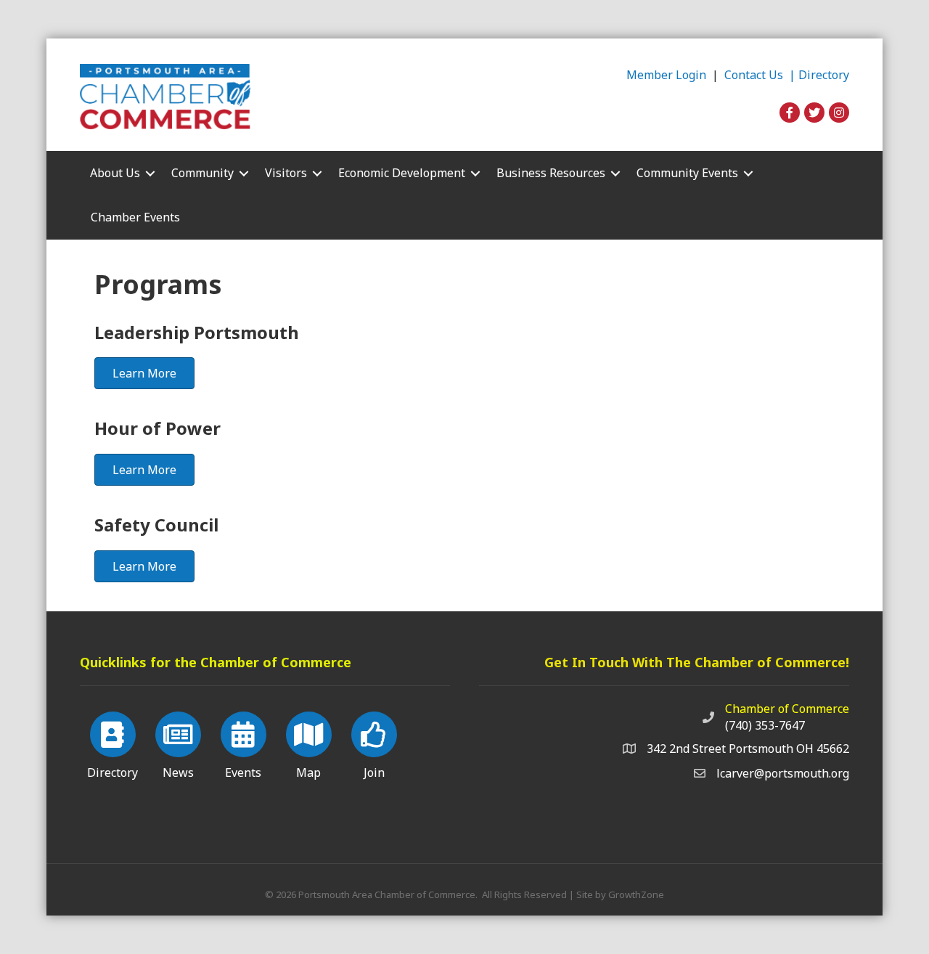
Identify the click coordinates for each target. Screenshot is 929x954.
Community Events (687, 173)
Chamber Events (135, 217)
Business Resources (550, 173)
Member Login (666, 75)
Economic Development (401, 173)
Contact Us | (761, 75)
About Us (115, 173)
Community (202, 173)
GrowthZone (636, 894)
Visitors (286, 173)
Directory (823, 75)
